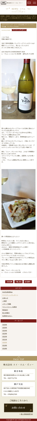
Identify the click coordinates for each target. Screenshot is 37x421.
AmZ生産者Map (7, 292)
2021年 (4, 339)
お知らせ (5, 298)
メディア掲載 (6, 304)
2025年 (4, 327)
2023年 (4, 333)
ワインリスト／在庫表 (9, 307)
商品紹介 (5, 310)
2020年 (4, 342)
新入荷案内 (6, 313)
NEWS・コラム (10, 16)
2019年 (4, 345)
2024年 (4, 330)
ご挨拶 (4, 301)
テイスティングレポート (23, 16)
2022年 (4, 336)
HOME (2, 16)
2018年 (4, 348)
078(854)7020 (12, 394)
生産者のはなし (7, 316)
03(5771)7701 (12, 378)
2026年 (4, 324)
